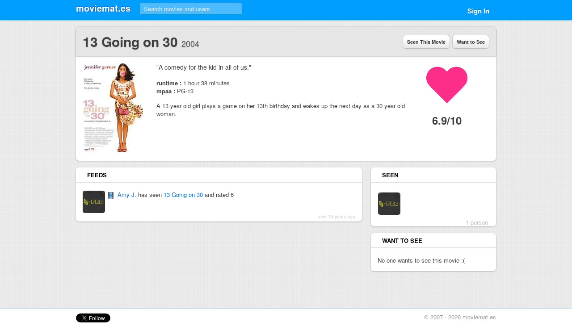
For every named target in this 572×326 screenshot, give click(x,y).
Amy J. (127, 194)
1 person (477, 222)
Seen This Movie (426, 41)
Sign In (478, 11)
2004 (190, 43)
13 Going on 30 (183, 194)
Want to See (471, 41)
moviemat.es (103, 7)
